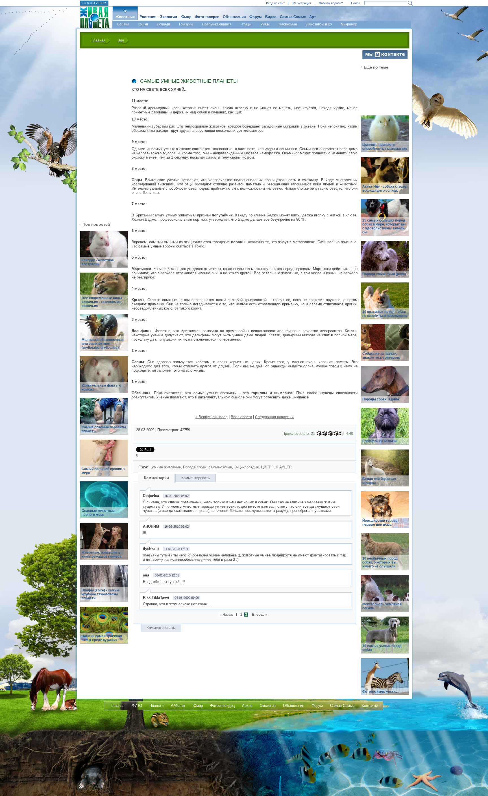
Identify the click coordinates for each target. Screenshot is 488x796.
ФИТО (137, 705)
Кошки (143, 24)
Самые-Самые (293, 17)
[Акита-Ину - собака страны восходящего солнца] (385, 178)
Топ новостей (96, 224)
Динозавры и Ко (319, 24)
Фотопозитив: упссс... (380, 692)
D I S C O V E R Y (94, 3)
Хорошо (336, 433)
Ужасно (319, 433)
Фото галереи (207, 17)
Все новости (241, 417)
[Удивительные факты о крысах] (104, 377)
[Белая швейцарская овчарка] (385, 471)
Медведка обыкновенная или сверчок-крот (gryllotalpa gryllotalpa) (103, 344)
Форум (255, 17)
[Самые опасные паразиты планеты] (104, 419)
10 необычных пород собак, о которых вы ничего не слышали (380, 562)
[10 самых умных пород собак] (385, 638)
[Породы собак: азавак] (385, 387)
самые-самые (220, 467)
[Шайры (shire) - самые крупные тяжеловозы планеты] (104, 586)
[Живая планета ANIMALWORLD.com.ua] (92, 17)
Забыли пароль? (331, 3)
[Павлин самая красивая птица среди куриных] (104, 628)
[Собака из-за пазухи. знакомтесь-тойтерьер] (385, 345)
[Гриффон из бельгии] (385, 429)
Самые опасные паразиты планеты (104, 429)
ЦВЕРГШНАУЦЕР (276, 467)
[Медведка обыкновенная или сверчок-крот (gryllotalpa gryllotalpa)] (104, 336)
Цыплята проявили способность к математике (384, 147)
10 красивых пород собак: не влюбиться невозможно (384, 314)
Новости (156, 705)
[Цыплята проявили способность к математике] (385, 137)
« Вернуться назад (211, 417)
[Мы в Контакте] (385, 58)
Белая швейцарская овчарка (379, 481)
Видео (270, 17)
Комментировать (195, 478)
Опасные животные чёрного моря (98, 513)
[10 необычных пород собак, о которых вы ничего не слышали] (385, 554)
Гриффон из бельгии (379, 441)
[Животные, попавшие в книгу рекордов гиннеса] (104, 544)
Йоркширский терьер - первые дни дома (380, 523)
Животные (125, 17)
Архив (247, 705)
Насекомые (288, 24)
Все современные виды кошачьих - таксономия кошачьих (102, 302)
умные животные (166, 467)
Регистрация (302, 3)
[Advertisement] (100, 134)
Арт (312, 17)
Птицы (246, 24)
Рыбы (265, 24)
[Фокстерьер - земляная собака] (385, 596)
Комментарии (156, 478)
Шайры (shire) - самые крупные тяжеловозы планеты (100, 594)
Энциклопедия (246, 467)
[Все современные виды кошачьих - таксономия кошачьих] (104, 294)
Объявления (234, 17)
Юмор (185, 17)
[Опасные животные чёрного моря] (104, 503)
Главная (98, 40)
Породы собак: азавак (381, 399)
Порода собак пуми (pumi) (384, 274)
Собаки (123, 24)
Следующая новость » (274, 417)
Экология (168, 17)
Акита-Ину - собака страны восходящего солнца (385, 188)
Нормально (330, 433)
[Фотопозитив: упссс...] (385, 679)
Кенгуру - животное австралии (98, 262)
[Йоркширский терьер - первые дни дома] (385, 512)
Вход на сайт (275, 3)
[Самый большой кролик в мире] (104, 461)
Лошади (163, 24)
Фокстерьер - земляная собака (382, 606)
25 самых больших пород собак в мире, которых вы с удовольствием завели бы (384, 226)
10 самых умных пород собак (382, 648)
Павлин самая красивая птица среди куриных (102, 638)
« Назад (226, 615)
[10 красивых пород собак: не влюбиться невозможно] (385, 304)
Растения (148, 17)
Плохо (325, 433)
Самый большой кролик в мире (103, 471)
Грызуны (186, 24)
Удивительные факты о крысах (101, 387)
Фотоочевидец (222, 705)
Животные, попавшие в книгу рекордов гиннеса (101, 554)
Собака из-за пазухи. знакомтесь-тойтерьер (381, 355)
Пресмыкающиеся (217, 24)
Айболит (178, 705)
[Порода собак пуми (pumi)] (385, 262)
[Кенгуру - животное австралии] (104, 252)
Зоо (121, 40)
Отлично (342, 433)
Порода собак (194, 467)
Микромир (349, 24)
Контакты (370, 705)
